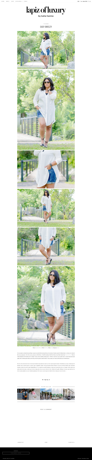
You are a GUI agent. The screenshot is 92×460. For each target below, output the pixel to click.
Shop (12, 1)
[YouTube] (84, 1)
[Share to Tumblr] (47, 380)
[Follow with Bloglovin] (86, 1)
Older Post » (71, 442)
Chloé (58, 347)
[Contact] (90, 1)
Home (2, 1)
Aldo (28, 29)
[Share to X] (46, 380)
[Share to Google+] (49, 380)
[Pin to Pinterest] (42, 380)
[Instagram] (78, 1)
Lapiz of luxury (10, 458)
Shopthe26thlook (60, 29)
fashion (45, 29)
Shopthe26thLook (38, 347)
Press (25, 1)
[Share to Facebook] (44, 380)
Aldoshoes (34, 29)
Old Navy (51, 29)
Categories (18, 1)
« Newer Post (20, 442)
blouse (40, 29)
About (7, 1)
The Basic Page (85, 458)
